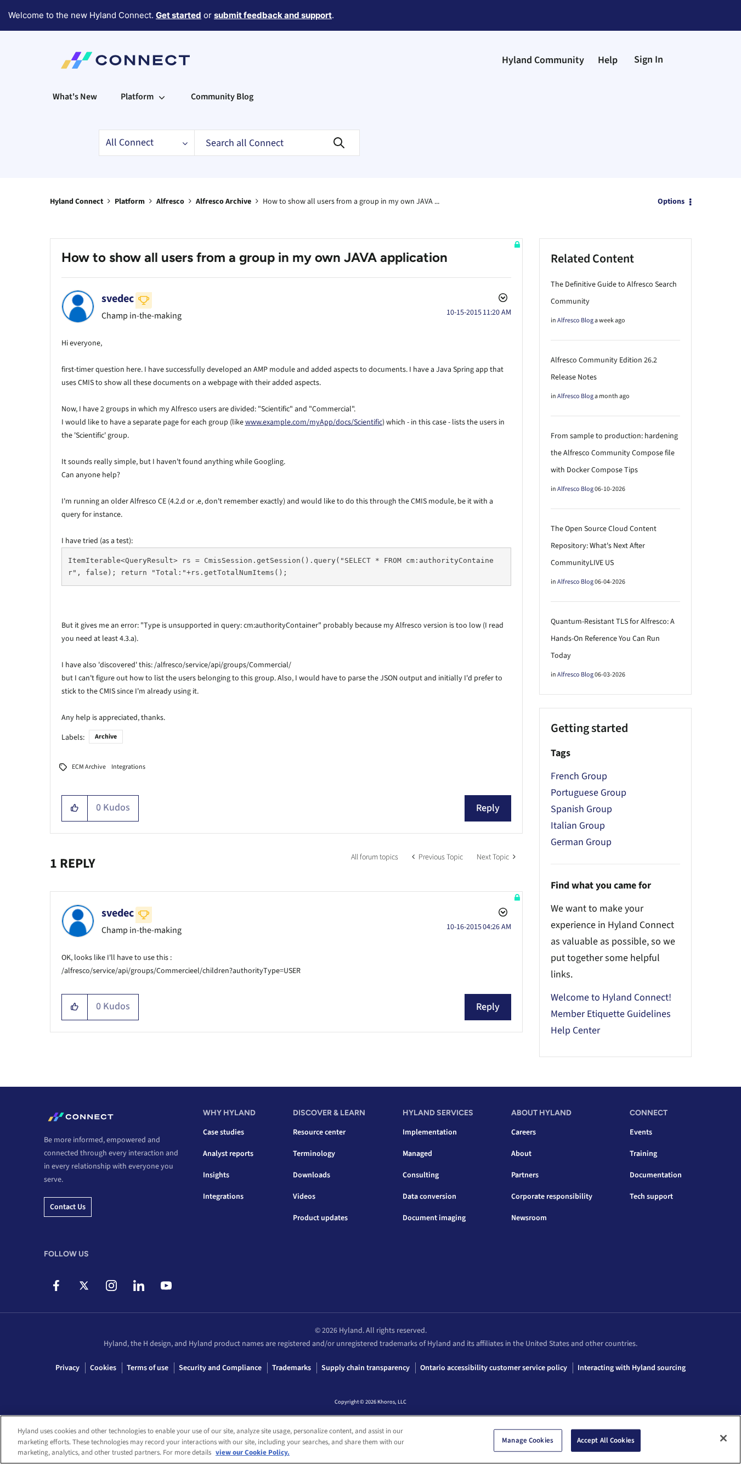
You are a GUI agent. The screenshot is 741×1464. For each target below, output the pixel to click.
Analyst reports (228, 1153)
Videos (304, 1196)
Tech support (651, 1196)
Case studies (223, 1132)
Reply (488, 808)
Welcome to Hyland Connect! (611, 997)
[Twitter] (83, 1285)
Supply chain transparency (365, 1367)
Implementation (430, 1132)
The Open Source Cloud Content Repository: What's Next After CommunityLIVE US (604, 545)
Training (643, 1153)
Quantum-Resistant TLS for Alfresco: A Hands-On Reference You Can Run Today (613, 638)
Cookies (103, 1367)
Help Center (575, 1030)
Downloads (311, 1175)
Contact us (68, 1207)
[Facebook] (56, 1285)
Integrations (128, 767)
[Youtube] (166, 1285)
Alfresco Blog (575, 320)
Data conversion (429, 1196)
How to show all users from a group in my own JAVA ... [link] (351, 201)
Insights (216, 1175)
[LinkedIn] (138, 1285)
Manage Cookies (527, 1440)
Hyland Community (543, 60)
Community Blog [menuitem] (222, 97)
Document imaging (434, 1217)
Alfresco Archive (223, 201)
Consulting (421, 1175)
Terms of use (147, 1367)
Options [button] (671, 201)
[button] (75, 808)
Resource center (319, 1132)
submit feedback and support (273, 15)
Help (608, 60)
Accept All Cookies (606, 1440)
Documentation (656, 1175)
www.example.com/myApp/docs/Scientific (313, 422)
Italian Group (578, 825)
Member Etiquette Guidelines (611, 1014)
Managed (417, 1153)
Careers (523, 1132)
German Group (581, 842)
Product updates (320, 1217)
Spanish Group (581, 809)
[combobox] (277, 143)
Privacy (67, 1367)
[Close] (723, 1438)
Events (641, 1132)
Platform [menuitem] (137, 97)
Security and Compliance (220, 1367)
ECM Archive (89, 767)
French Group (579, 776)
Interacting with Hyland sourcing (632, 1367)
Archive (106, 736)
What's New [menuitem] (75, 97)
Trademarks (291, 1367)
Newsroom (529, 1217)
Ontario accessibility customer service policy (493, 1367)
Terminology (314, 1153)
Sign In (648, 59)
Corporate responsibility (551, 1196)
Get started (178, 15)
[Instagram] (111, 1285)
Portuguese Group (588, 793)
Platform (130, 201)
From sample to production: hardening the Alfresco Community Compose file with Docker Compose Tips (614, 453)
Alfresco (170, 201)
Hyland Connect (76, 201)
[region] (370, 1439)
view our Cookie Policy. (253, 1452)
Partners (525, 1175)
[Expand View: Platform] (161, 96)
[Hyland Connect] (125, 60)
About (521, 1153)
